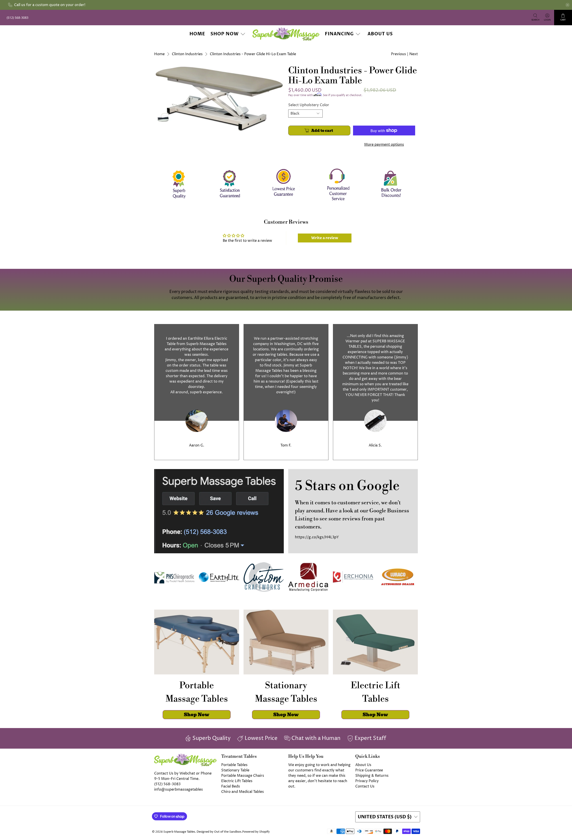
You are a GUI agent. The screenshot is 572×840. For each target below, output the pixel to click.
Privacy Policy (367, 781)
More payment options (384, 144)
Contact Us (364, 786)
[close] (567, 5)
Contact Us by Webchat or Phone (183, 773)
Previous (398, 54)
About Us (380, 34)
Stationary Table (235, 770)
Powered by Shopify (256, 832)
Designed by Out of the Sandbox (219, 832)
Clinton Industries (187, 54)
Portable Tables (234, 764)
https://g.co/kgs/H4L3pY (317, 537)
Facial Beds (230, 786)
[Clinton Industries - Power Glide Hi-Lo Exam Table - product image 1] (219, 98)
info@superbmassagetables (178, 789)
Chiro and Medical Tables (242, 791)
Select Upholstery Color (308, 105)
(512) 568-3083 (167, 784)
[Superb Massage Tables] (286, 34)
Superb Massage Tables (179, 832)
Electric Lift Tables (236, 781)
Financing (339, 34)
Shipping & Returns (372, 775)
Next (413, 54)
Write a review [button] (324, 238)
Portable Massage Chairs (242, 775)
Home (197, 34)
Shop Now (224, 34)
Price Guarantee (369, 770)
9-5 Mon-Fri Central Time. (177, 778)
